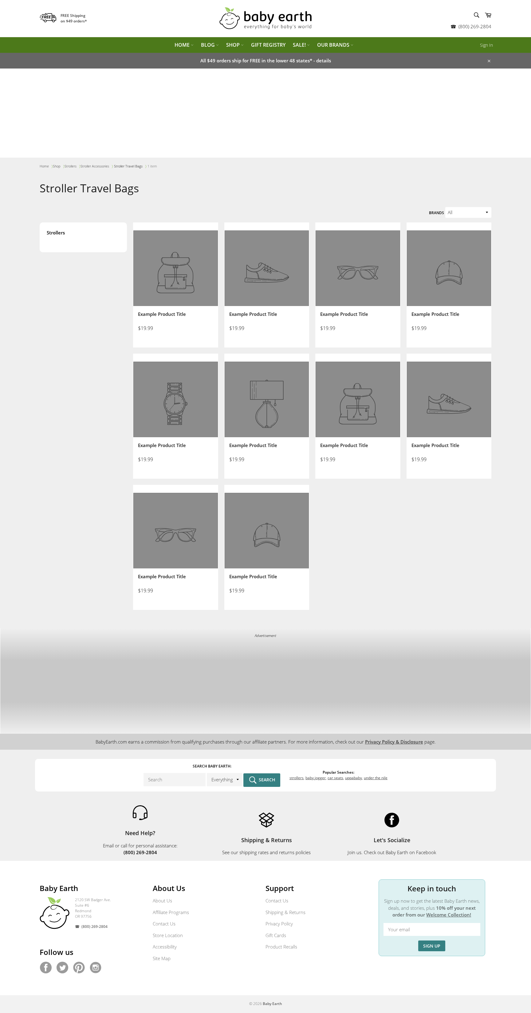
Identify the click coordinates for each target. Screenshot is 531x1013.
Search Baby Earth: (212, 766)
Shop (233, 44)
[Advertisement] (265, 115)
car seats (335, 777)
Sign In (486, 45)
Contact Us (164, 924)
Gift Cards (276, 935)
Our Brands (334, 44)
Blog (208, 44)
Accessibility (165, 947)
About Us (162, 900)
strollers (296, 777)
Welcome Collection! (448, 915)
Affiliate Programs (171, 912)
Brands (436, 212)
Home (183, 44)
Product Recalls (281, 947)
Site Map (162, 958)
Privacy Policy (279, 924)
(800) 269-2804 (474, 26)
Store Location (168, 935)
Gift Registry (268, 44)
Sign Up (431, 946)
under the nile (375, 777)
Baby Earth (272, 1003)
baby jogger (315, 777)
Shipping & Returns (285, 912)
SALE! (300, 44)
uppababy (353, 777)
